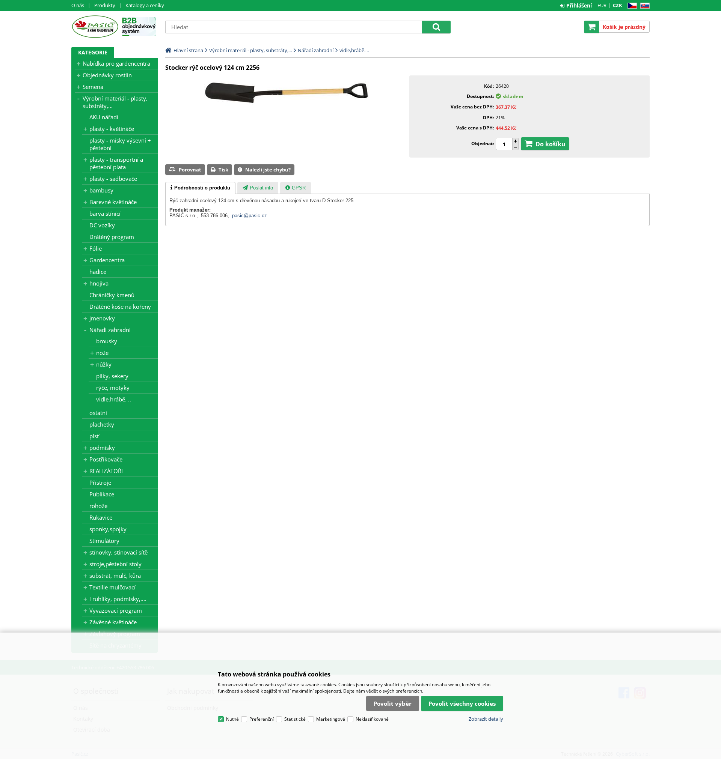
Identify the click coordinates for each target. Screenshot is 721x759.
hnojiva (99, 283)
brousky (106, 341)
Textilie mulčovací (112, 587)
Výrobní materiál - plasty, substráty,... (115, 102)
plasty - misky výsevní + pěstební (120, 144)
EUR (601, 5)
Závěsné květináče (113, 622)
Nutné (232, 719)
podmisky (102, 447)
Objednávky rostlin (107, 75)
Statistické (295, 719)
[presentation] (200, 188)
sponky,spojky (108, 529)
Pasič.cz (94, 27)
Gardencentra (107, 260)
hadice (97, 271)
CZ (631, 6)
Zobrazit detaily (486, 718)
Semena (93, 86)
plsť (94, 436)
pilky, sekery (112, 376)
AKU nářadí (103, 117)
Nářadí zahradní (110, 330)
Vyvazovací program (115, 610)
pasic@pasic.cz (249, 215)
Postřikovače (105, 459)
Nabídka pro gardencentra (116, 63)
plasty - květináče (111, 128)
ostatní (98, 412)
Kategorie (92, 52)
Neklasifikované (372, 719)
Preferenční (261, 719)
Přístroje (100, 482)
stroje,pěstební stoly (115, 564)
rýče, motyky (113, 387)
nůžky (104, 364)
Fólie (95, 248)
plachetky (101, 424)
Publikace (101, 494)
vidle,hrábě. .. (113, 399)
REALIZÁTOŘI (106, 471)
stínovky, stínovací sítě (118, 552)
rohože (98, 506)
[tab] (200, 188)
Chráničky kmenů (111, 295)
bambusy (101, 190)
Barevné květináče (113, 202)
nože (102, 352)
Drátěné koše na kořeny (120, 306)
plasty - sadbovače (113, 178)
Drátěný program (111, 236)
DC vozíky (102, 225)
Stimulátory (104, 540)
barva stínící (105, 213)
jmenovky (102, 318)
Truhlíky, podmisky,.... (117, 599)
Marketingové (330, 719)
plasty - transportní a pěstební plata (116, 163)
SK (643, 6)
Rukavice (100, 517)
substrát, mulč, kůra (115, 575)
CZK (617, 5)
